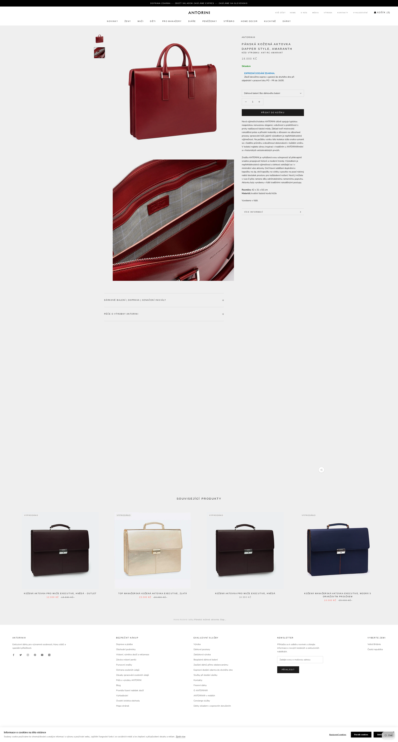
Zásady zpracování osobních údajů (132, 675)
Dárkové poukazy (202, 649)
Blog (118, 685)
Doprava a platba (124, 644)
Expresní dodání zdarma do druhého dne (213, 669)
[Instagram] (28, 654)
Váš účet (280, 13)
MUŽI (141, 21)
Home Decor (249, 21)
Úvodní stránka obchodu (128, 700)
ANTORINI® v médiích (204, 695)
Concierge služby (202, 700)
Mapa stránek (122, 705)
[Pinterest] (35, 654)
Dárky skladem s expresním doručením (212, 705)
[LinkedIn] (49, 654)
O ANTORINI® (201, 690)
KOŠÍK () (383, 13)
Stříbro (229, 21)
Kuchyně (270, 21)
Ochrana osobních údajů (127, 669)
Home (293, 13)
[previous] (9, 553)
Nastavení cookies (337, 735)
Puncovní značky (124, 664)
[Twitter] (21, 654)
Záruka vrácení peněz (126, 659)
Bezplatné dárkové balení (206, 659)
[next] (388, 553)
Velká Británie (374, 644)
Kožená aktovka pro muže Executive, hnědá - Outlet (60, 593)
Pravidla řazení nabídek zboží (130, 690)
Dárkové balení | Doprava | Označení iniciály (135, 300)
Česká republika (375, 649)
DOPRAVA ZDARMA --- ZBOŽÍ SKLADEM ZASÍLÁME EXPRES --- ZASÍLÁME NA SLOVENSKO (199, 3)
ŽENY (128, 21)
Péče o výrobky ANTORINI (121, 314)
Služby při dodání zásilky (205, 675)
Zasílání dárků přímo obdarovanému (211, 664)
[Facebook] (13, 654)
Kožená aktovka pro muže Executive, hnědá (245, 593)
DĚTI (153, 21)
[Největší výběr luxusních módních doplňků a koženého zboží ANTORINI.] (199, 12)
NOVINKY (112, 21)
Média (315, 13)
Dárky (287, 21)
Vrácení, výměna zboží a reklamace (132, 654)
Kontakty (342, 13)
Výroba (328, 13)
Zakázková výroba (202, 654)
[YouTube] (42, 654)
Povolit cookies (361, 735)
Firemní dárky (200, 685)
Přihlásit (288, 670)
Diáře (192, 21)
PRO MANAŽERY (172, 21)
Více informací (253, 212)
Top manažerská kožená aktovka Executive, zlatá (152, 593)
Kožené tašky (187, 619)
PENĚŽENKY (209, 21)
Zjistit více (180, 736)
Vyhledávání (360, 13)
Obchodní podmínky (126, 649)
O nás (304, 13)
